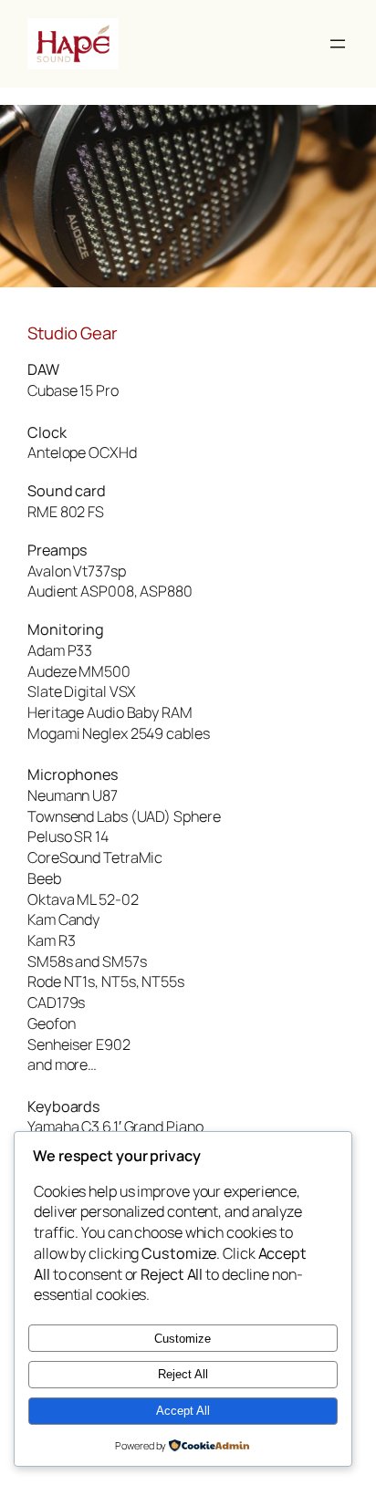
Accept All (183, 1411)
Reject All (183, 1374)
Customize (182, 1338)
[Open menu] (338, 44)
